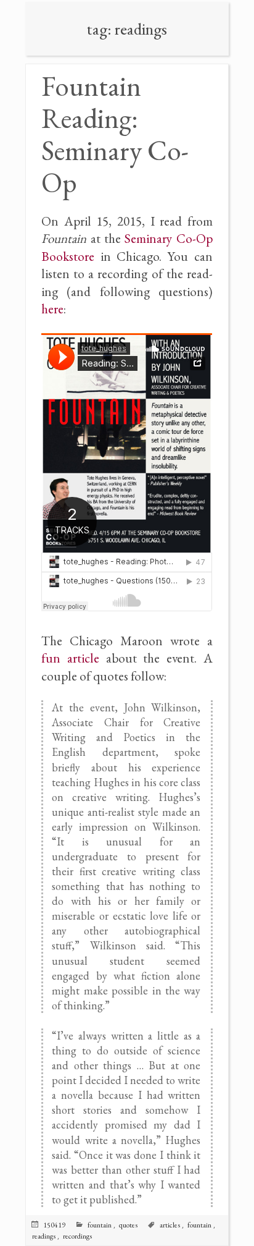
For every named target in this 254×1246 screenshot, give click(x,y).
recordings (77, 1236)
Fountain (100, 1225)
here (52, 308)
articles (170, 1225)
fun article (70, 658)
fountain (199, 1225)
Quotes (128, 1225)
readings (43, 1236)
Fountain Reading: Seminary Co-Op (115, 134)
